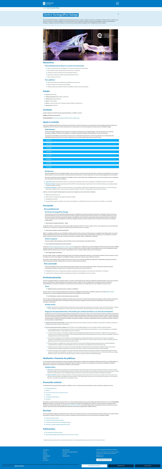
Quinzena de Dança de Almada (73, 405)
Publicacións (66, 456)
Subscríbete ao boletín (104, 459)
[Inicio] (48, 3)
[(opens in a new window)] (118, 14)
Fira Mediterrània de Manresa (52, 397)
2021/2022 (48, 159)
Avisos (45, 452)
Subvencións (66, 450)
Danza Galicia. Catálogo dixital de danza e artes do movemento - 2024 (62, 434)
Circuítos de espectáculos (70, 452)
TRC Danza (50, 369)
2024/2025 (49, 148)
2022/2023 (49, 155)
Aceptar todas (147, 465)
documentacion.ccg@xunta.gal (60, 118)
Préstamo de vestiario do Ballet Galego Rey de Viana (58, 424)
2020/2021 (48, 163)
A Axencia (46, 450)
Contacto (45, 460)
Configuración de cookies (94, 465)
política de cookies (19, 465)
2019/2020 (49, 166)
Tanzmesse (48, 394)
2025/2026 (49, 144)
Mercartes (48, 399)
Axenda (45, 454)
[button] (80, 45)
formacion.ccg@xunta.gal (73, 118)
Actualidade (46, 456)
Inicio (44, 8)
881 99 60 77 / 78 (99, 455)
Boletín (45, 458)
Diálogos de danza (110, 291)
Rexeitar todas (121, 465)
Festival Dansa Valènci (51, 388)
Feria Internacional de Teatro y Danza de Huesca (57, 392)
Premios (65, 454)
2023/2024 (49, 151)
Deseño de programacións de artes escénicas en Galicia (61, 246)
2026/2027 (49, 140)
